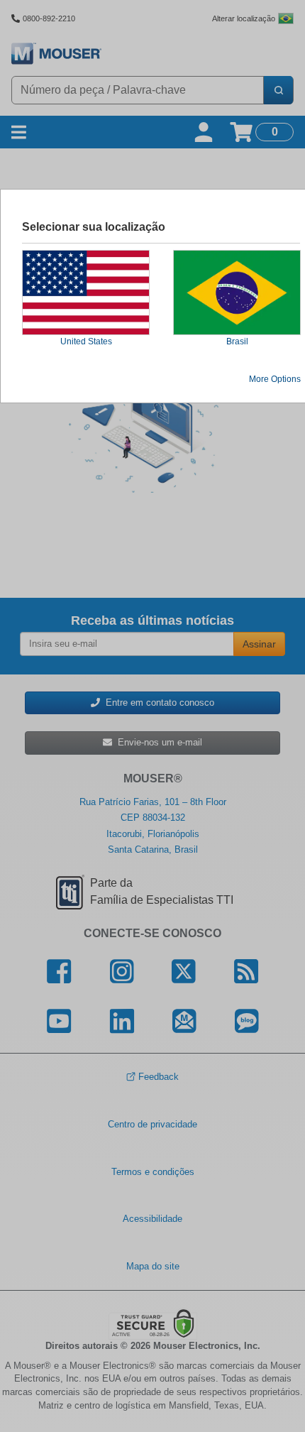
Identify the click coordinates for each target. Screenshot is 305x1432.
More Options (275, 379)
